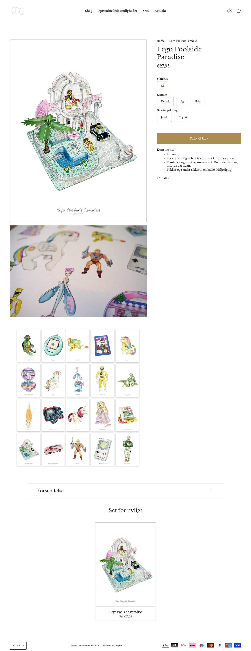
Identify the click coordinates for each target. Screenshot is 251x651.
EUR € (16, 646)
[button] (88, 11)
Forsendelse (50, 490)
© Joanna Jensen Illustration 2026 (84, 646)
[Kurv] (238, 11)
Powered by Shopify (112, 646)
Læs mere (164, 178)
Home (161, 40)
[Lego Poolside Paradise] (125, 564)
